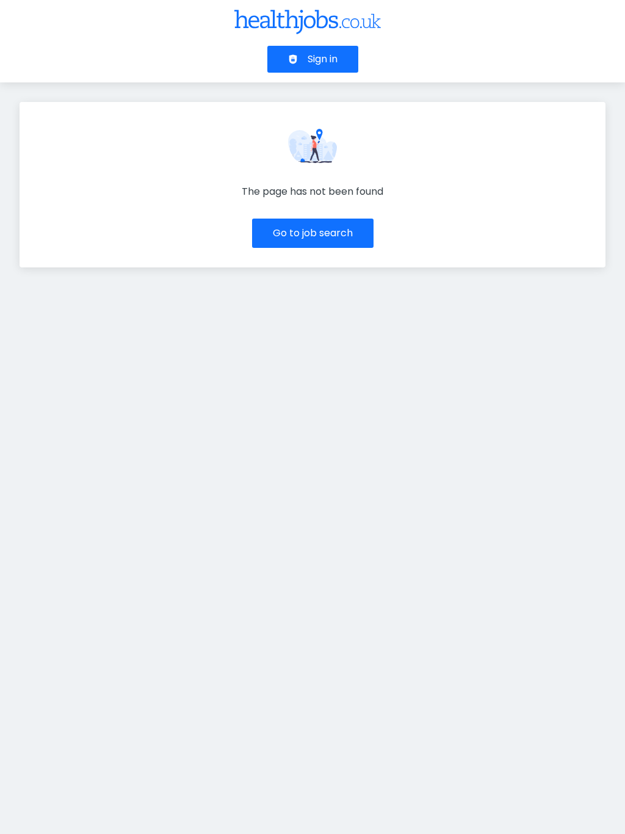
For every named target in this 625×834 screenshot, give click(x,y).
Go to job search (313, 233)
